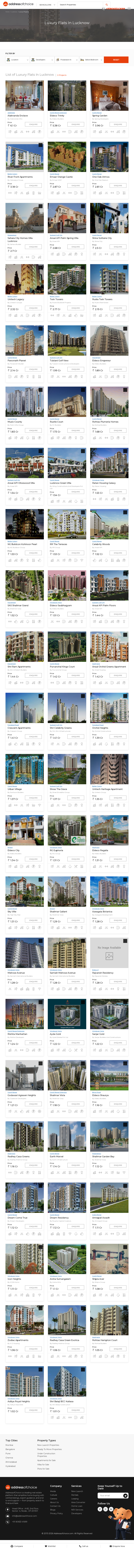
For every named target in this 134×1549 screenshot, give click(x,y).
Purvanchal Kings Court (62, 666)
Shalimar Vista (57, 1095)
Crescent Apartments (19, 728)
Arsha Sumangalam (60, 1279)
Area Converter (78, 1502)
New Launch (77, 1491)
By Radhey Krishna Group (17, 1160)
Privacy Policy (56, 1513)
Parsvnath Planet (17, 360)
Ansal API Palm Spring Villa (64, 238)
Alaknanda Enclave (18, 115)
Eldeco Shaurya (100, 1095)
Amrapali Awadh (101, 1218)
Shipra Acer (98, 1279)
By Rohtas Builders (99, 425)
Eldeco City (13, 850)
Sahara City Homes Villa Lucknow (20, 239)
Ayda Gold (55, 1034)
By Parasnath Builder (16, 364)
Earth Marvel (56, 1156)
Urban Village (15, 789)
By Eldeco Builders (57, 119)
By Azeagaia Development (102, 915)
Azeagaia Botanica (102, 911)
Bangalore (10, 1449)
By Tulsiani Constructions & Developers (64, 364)
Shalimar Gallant (58, 911)
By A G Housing (14, 1343)
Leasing (75, 1499)
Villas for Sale (43, 1464)
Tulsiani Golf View (59, 360)
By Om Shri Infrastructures (60, 731)
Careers (53, 1499)
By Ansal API (55, 241)
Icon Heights (14, 1279)
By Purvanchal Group (58, 670)
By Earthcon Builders (16, 792)
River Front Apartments (20, 177)
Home (7, 12)
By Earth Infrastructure (59, 1160)
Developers (76, 1513)
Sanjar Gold (98, 1034)
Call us (85, 1546)
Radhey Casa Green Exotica (64, 1340)
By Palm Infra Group (16, 425)
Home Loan (76, 1506)
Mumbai (9, 1445)
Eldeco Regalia (100, 850)
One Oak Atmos (101, 177)
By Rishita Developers (16, 1037)
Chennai (9, 1458)
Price (10, 122)
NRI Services (77, 1510)
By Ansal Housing (99, 670)
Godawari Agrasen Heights (22, 1095)
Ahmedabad (11, 1462)
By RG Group (55, 854)
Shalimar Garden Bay (103, 1156)
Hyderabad (10, 1466)
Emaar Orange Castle (61, 177)
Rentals (74, 1495)
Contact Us (55, 1506)
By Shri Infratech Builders (17, 670)
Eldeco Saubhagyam (61, 605)
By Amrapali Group (99, 1221)
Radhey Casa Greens (19, 1156)
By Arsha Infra (55, 1282)
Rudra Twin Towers (102, 299)
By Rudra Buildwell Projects (60, 303)
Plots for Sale (43, 1469)
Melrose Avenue (16, 973)
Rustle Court (56, 422)
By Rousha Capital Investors (60, 1221)
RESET (116, 60)
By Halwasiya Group (15, 180)
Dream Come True (17, 1218)
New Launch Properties (48, 1445)
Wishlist (51, 1546)
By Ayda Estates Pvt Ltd (59, 1037)
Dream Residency (59, 1218)
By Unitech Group (99, 792)
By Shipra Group (98, 1282)
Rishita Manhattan (17, 1034)
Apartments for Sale (46, 1460)
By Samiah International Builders (20, 976)
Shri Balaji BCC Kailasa (61, 1401)
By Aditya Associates (15, 1405)
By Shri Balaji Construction (60, 1405)
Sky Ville (12, 911)
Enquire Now (118, 1546)
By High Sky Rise (14, 915)
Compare (18, 1546)
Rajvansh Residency (102, 973)
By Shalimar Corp (14, 609)
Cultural (53, 1495)
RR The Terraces (58, 544)
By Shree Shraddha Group (60, 792)
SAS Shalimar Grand (18, 605)
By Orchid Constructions (101, 731)
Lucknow (14, 12)
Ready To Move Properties (49, 1449)
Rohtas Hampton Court (104, 1340)
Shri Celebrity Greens (61, 728)
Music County (15, 422)
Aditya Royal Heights (19, 1401)
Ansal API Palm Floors (104, 605)
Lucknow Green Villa (60, 483)
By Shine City (97, 241)
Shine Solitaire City (102, 238)
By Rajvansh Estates (100, 976)
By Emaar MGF (56, 180)
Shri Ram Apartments (19, 666)
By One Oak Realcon (100, 180)
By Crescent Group (15, 731)
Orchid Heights (100, 728)
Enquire (33, 124)
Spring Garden (99, 115)
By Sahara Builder (14, 244)
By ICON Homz (13, 1282)
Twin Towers (56, 299)
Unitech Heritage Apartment (107, 789)
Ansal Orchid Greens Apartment (109, 666)
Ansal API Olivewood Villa (21, 483)
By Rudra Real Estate (100, 303)
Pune (7, 1453)
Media (53, 1491)
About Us (54, 1502)
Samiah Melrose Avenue (63, 973)
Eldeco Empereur (101, 360)
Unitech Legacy (16, 299)
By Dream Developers (16, 1221)
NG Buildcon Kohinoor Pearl (22, 544)
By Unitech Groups (15, 303)
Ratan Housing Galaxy (104, 483)
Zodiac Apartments (18, 1340)
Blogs (52, 1510)
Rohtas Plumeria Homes (105, 422)
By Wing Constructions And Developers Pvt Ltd (66, 487)
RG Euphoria (56, 850)
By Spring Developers (100, 119)
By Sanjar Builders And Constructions (106, 1037)
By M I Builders (55, 425)
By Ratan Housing (99, 486)
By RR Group (55, 547)
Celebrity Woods (101, 544)
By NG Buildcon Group (16, 547)
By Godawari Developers (17, 1098)
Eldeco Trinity (57, 115)
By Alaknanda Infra (15, 119)
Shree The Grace (58, 789)
